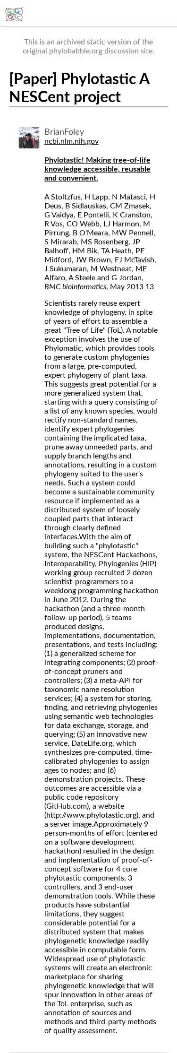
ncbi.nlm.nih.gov (71, 141)
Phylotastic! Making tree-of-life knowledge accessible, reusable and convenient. (97, 169)
